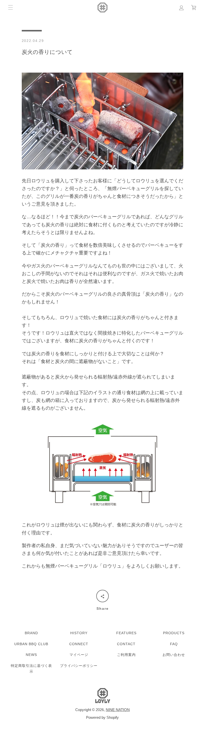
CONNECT (78, 644)
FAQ (174, 644)
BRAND (31, 633)
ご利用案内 (126, 655)
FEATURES (126, 633)
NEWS (31, 655)
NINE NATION (118, 710)
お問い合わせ (173, 655)
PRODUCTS (173, 633)
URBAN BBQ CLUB (31, 644)
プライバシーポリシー (79, 666)
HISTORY (79, 633)
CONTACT (126, 644)
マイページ (79, 655)
